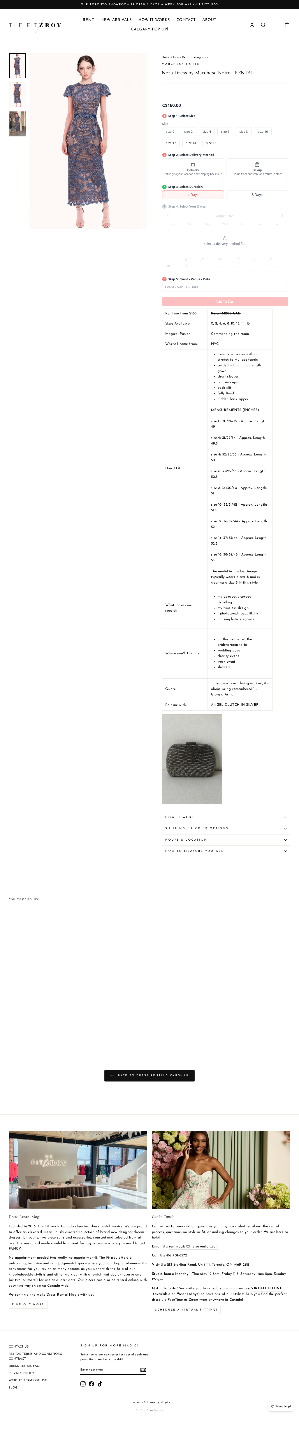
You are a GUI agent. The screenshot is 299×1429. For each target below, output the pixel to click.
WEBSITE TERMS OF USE (28, 1380)
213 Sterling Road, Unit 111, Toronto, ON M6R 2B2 (208, 1265)
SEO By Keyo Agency (149, 1410)
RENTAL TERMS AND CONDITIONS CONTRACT (35, 1356)
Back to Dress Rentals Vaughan (152, 1075)
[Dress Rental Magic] (78, 1170)
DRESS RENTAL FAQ (24, 1366)
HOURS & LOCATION (186, 839)
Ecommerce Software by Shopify (149, 1402)
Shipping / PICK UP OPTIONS (197, 828)
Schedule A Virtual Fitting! (186, 1310)
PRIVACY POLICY (21, 1373)
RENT (88, 20)
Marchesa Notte (181, 64)
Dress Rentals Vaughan (189, 57)
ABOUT (209, 20)
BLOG (13, 1387)
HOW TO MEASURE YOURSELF (195, 851)
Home (166, 57)
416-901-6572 (176, 1255)
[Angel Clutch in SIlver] (192, 803)
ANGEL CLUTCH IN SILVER (235, 705)
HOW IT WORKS (154, 20)
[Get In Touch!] (221, 1170)
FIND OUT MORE (28, 1304)
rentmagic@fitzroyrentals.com (193, 1246)
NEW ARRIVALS (116, 20)
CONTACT (186, 20)
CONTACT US (19, 1346)
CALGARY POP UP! (149, 30)
